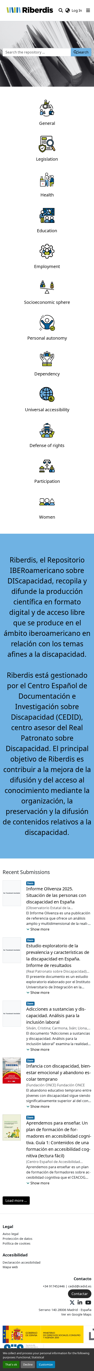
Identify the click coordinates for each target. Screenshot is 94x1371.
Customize (46, 1364)
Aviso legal (11, 1234)
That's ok (11, 1364)
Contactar (79, 1293)
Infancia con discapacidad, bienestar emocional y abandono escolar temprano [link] (58, 1072)
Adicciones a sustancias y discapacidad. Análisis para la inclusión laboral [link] (56, 1015)
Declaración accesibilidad (21, 1262)
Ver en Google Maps (76, 1314)
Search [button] (83, 52)
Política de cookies (16, 1243)
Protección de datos (17, 1239)
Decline (28, 1364)
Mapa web (10, 1267)
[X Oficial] (72, 1303)
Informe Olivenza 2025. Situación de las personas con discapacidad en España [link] (56, 895)
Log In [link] (77, 10)
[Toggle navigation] (88, 10)
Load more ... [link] (16, 1200)
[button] (30, 10)
